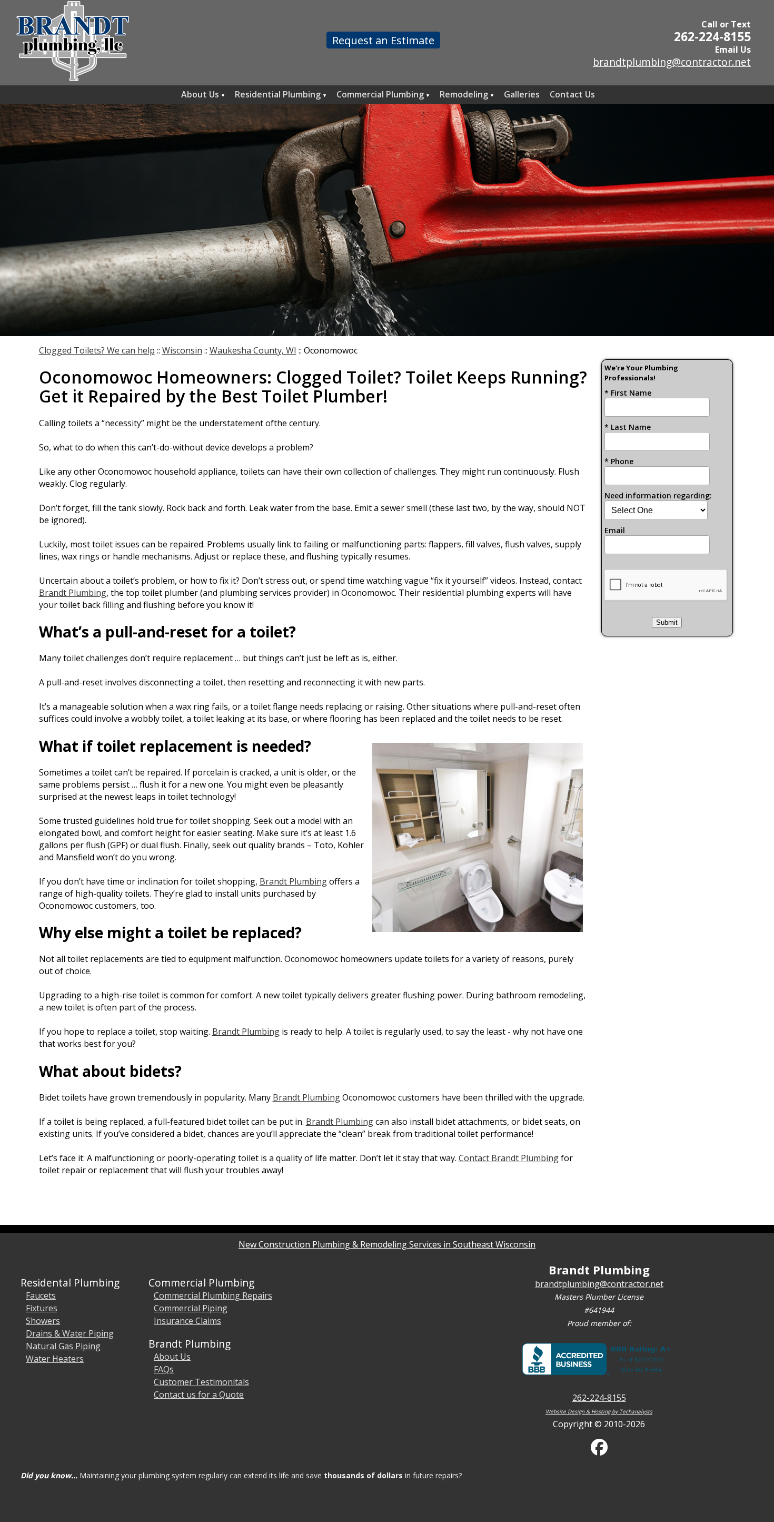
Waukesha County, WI (253, 350)
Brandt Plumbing (72, 592)
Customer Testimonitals (201, 1382)
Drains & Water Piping (70, 1333)
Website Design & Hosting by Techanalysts (598, 1411)
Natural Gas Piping (63, 1346)
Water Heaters (55, 1358)
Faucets (41, 1295)
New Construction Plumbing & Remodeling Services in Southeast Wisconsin (387, 1244)
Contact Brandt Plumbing (509, 1158)
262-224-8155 (712, 36)
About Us (172, 1356)
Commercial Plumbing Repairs (213, 1295)
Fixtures (41, 1308)
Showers (43, 1321)
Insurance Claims (187, 1321)
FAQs (164, 1369)
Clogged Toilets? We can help (97, 350)
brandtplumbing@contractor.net (672, 62)
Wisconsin (182, 350)
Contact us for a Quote (199, 1394)
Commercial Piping (190, 1308)
